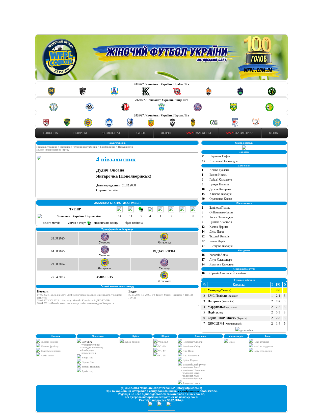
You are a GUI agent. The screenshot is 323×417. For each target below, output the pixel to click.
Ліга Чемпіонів (190, 355)
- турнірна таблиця (90, 344)
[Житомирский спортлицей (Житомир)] (214, 125)
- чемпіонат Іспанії (190, 373)
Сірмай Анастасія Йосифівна (227, 273)
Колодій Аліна (218, 255)
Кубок (141, 133)
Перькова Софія (219, 156)
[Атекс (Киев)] (46, 125)
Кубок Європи (190, 360)
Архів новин (47, 355)
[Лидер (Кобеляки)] (151, 125)
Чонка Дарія (217, 241)
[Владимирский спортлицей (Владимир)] (109, 125)
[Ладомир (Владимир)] (114, 94)
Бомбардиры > (109, 146)
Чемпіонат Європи (192, 341)
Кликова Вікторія (220, 194)
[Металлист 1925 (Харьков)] (51, 94)
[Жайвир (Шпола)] (193, 125)
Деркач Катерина (220, 189)
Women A (162, 341)
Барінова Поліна (219, 207)
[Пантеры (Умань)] (83, 94)
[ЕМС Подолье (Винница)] (125, 110)
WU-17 (161, 351)
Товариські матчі (191, 383)
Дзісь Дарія (216, 231)
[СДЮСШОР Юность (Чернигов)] (161, 110)
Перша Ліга (88, 362)
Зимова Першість (91, 366)
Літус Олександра (220, 259)
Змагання (202, 133)
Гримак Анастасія (220, 222)
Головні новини (49, 341)
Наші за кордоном (263, 346)
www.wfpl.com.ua (188, 391)
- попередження (88, 353)
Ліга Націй (188, 351)
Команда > (66, 146)
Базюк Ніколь (218, 175)
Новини (80, 133)
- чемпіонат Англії (190, 367)
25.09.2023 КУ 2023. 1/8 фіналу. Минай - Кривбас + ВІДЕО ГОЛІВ (73, 300)
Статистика (243, 133)
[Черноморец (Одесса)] (130, 125)
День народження (262, 351)
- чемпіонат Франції (191, 378)
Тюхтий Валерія (219, 236)
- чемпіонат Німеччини (193, 370)
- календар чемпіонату (91, 347)
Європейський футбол (194, 364)
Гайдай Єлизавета (220, 179)
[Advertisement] (161, 18)
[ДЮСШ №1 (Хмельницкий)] (53, 110)
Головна (50, 133)
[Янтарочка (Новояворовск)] (88, 125)
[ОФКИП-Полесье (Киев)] (277, 125)
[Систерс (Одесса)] (240, 94)
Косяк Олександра (221, 217)
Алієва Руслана (219, 170)
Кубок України (132, 341)
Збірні (166, 133)
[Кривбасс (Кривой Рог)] (177, 94)
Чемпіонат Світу (191, 346)
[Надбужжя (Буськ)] (172, 125)
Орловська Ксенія (220, 199)
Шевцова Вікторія (221, 246)
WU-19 (161, 346)
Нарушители (125, 146)
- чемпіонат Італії (190, 375)
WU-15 (161, 355)
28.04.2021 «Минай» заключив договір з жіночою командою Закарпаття (75, 303)
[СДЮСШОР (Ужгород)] (235, 125)
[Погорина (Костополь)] (269, 110)
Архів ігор (87, 371)
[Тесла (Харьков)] (256, 125)
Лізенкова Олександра (223, 161)
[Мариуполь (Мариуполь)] (90, 110)
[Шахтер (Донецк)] (209, 94)
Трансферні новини (50, 351)
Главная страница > (48, 146)
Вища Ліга (87, 357)
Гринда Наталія (219, 184)
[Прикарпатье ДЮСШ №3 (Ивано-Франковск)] (67, 125)
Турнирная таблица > (86, 146)
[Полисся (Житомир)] (272, 94)
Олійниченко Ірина (221, 212)
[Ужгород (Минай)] (198, 110)
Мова (273, 133)
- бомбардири (87, 350)
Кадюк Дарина (218, 227)
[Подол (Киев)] (233, 110)
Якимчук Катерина (221, 264)
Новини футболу (49, 346)
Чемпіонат (111, 133)
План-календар (261, 341)
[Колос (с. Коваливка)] (146, 94)
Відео (231, 341)
